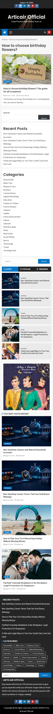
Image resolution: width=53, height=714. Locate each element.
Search (6, 112)
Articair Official (26, 17)
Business (7, 190)
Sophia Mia (21, 456)
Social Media (8, 237)
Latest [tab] (8, 269)
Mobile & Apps (9, 227)
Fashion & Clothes (10, 203)
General (8, 81)
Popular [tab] (26, 269)
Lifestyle (7, 223)
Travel (6, 247)
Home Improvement (11, 216)
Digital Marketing (11, 196)
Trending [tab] (43, 269)
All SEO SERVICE (39, 708)
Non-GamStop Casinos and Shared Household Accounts (26, 604)
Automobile (8, 179)
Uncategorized (9, 250)
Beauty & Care (9, 186)
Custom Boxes (9, 193)
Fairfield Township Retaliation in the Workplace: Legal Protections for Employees (34, 334)
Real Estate (8, 233)
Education (7, 200)
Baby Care (7, 183)
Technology (8, 243)
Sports (6, 240)
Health (6, 213)
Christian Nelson (23, 95)
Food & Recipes (9, 206)
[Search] (44, 32)
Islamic (6, 220)
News (5, 230)
